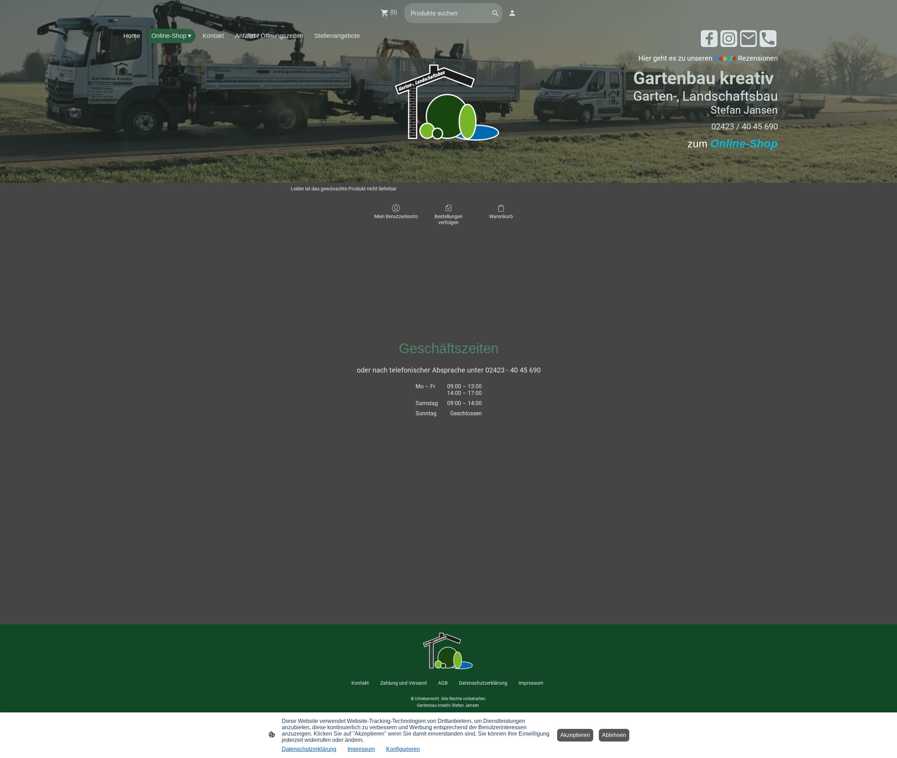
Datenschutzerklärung (309, 749)
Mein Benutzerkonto (396, 216)
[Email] (748, 38)
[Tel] (768, 38)
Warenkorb (501, 216)
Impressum (361, 749)
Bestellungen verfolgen (448, 219)
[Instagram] (728, 38)
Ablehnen (614, 735)
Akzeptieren (575, 735)
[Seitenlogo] (448, 104)
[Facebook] (709, 38)
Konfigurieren (403, 749)
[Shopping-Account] (512, 13)
